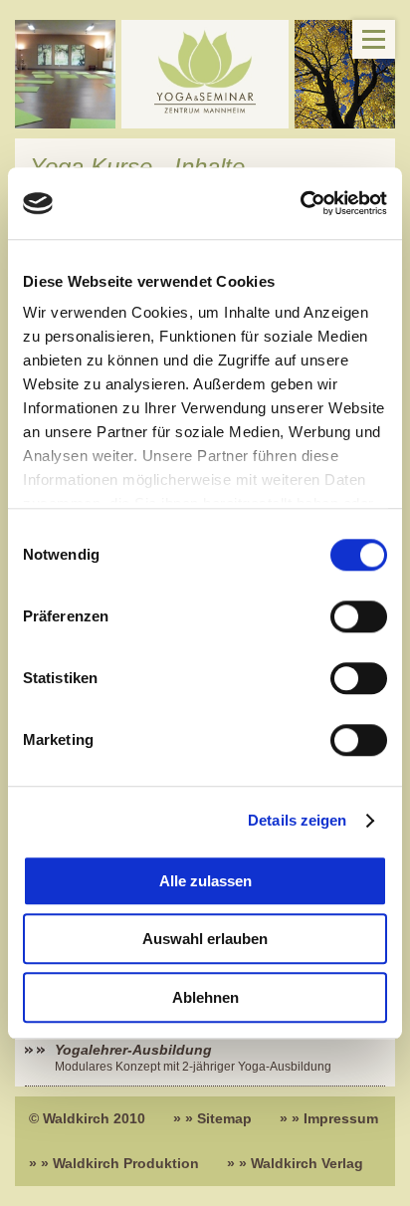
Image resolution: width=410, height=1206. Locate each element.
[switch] (358, 616)
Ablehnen (205, 997)
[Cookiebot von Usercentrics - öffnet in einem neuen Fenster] (300, 203)
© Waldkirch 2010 (87, 1118)
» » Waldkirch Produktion (114, 1163)
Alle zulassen (205, 880)
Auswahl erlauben (205, 939)
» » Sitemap (212, 1118)
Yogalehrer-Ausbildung (133, 1050)
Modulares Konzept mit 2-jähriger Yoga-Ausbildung (193, 1067)
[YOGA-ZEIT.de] (205, 74)
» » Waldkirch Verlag (295, 1163)
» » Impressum (329, 1118)
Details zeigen (297, 821)
